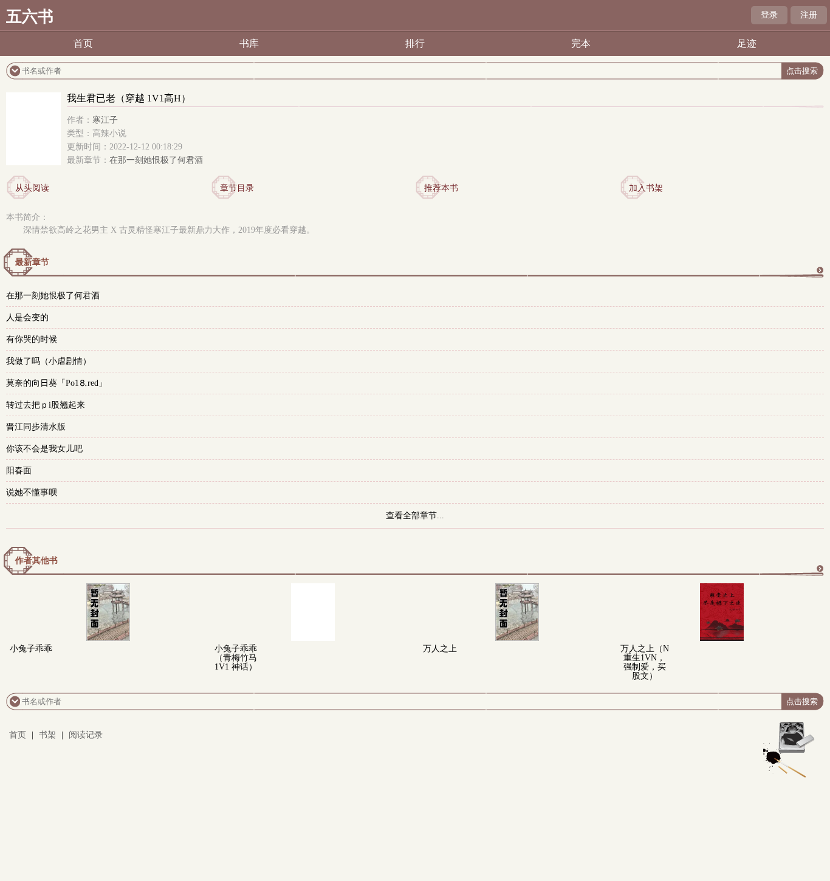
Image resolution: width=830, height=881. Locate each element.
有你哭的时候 (31, 339)
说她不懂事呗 (31, 492)
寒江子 (105, 120)
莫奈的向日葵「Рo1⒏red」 (56, 383)
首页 (83, 43)
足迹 (746, 43)
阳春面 (19, 470)
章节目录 (237, 188)
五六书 (29, 17)
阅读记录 (86, 734)
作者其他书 (36, 560)
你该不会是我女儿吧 (44, 448)
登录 (769, 14)
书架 (47, 734)
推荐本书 (441, 188)
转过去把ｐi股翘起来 (45, 405)
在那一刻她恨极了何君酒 (156, 160)
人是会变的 (27, 317)
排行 (415, 43)
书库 (249, 43)
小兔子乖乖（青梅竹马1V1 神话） (235, 657)
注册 (808, 14)
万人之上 (440, 648)
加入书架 (646, 188)
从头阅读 (32, 188)
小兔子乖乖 (31, 648)
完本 (581, 43)
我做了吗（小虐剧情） (48, 361)
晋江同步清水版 (36, 426)
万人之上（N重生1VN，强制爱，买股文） (644, 662)
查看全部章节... (415, 515)
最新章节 (32, 262)
